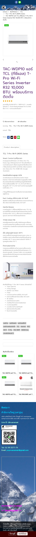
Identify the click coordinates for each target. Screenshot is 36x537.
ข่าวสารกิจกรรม (6, 520)
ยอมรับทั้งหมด (22, 534)
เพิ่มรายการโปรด (9, 122)
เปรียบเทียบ (22, 122)
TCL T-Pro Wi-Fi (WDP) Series (23, 126)
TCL (10, 126)
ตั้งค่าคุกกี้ (12, 534)
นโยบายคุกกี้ (13, 530)
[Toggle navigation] (33, 7)
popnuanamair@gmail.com (18, 450)
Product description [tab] (11, 147)
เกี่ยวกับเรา (5, 517)
